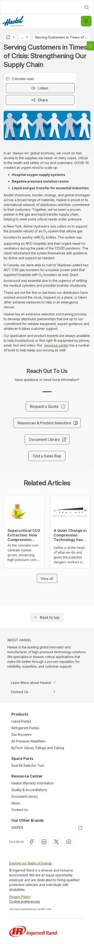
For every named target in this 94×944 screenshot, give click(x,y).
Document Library (24, 796)
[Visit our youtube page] (68, 841)
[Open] (86, 21)
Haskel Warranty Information (32, 783)
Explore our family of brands (30, 863)
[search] (86, 7)
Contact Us (19, 810)
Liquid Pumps (21, 721)
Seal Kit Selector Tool (27, 765)
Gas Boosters (21, 734)
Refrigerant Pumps (25, 728)
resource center (56, 345)
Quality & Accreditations (29, 790)
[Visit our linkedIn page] (44, 841)
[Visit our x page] (56, 841)
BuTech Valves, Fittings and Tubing (37, 748)
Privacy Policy (19, 897)
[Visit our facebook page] (31, 841)
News (15, 803)
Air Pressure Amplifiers (28, 741)
